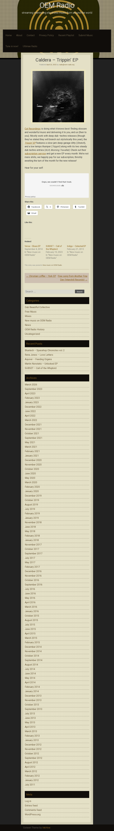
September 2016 (33, 584)
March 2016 (31, 606)
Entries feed (31, 805)
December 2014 (33, 646)
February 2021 (32, 451)
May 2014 (30, 678)
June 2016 (30, 593)
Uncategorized (32, 334)
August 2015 (31, 620)
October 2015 (32, 615)
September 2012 (33, 758)
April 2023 (30, 393)
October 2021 (32, 433)
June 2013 (30, 718)
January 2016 (32, 611)
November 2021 (33, 429)
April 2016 (30, 602)
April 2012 (30, 767)
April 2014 (30, 682)
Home (8, 35)
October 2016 (32, 580)
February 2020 (32, 486)
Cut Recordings (33, 128)
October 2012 (32, 753)
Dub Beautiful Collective (37, 307)
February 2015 (32, 642)
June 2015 (30, 629)
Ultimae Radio (30, 46)
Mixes (28, 316)
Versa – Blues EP (33, 246)
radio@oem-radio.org (66, 64)
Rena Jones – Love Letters (39, 354)
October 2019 (32, 500)
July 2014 (30, 669)
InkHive (46, 827)
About (19, 35)
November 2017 (33, 544)
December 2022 (33, 406)
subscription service (35, 153)
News (28, 325)
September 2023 (33, 389)
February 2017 (32, 566)
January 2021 (32, 455)
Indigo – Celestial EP (76, 246)
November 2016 (33, 575)
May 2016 (30, 598)
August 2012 (31, 762)
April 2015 (30, 633)
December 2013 (33, 695)
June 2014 (30, 673)
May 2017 (30, 562)
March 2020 (31, 482)
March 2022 (31, 420)
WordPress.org (33, 814)
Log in (28, 801)
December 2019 (33, 495)
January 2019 (32, 518)
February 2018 (32, 535)
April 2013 (30, 726)
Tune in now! (11, 46)
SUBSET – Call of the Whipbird (40, 368)
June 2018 (30, 526)
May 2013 (30, 722)
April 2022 (30, 415)
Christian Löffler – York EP (41, 276)
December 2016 (33, 571)
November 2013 (33, 700)
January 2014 (32, 691)
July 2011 (30, 784)
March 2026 (31, 384)
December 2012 (33, 744)
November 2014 (33, 651)
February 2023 (32, 398)
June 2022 (30, 411)
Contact (31, 35)
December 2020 (33, 460)
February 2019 (32, 513)
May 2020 (30, 478)
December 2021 (33, 424)
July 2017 (30, 558)
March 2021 (31, 446)
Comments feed (33, 810)
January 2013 (32, 740)
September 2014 (33, 660)
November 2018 (33, 522)
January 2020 (32, 491)
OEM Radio (57, 5)
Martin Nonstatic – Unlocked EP (41, 363)
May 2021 (30, 442)
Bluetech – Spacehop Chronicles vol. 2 (45, 350)
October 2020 (32, 469)
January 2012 (32, 780)
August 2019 (31, 504)
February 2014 (32, 686)
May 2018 (30, 531)
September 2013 (33, 709)
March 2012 (31, 771)
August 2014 (31, 664)
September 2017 (33, 553)
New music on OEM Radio (52, 265)
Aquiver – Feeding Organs (38, 359)
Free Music (31, 311)
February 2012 (32, 775)
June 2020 (30, 473)
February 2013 (32, 735)
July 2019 (30, 509)
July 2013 (30, 713)
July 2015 (30, 624)
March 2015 (31, 638)
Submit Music (86, 35)
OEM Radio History (35, 329)
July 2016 (30, 589)
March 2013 (31, 731)
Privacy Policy (46, 35)
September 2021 (33, 438)
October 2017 (32, 549)
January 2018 (32, 540)
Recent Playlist (66, 35)
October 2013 (32, 704)
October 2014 (32, 655)
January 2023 (32, 402)
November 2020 (33, 464)
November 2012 (33, 749)
